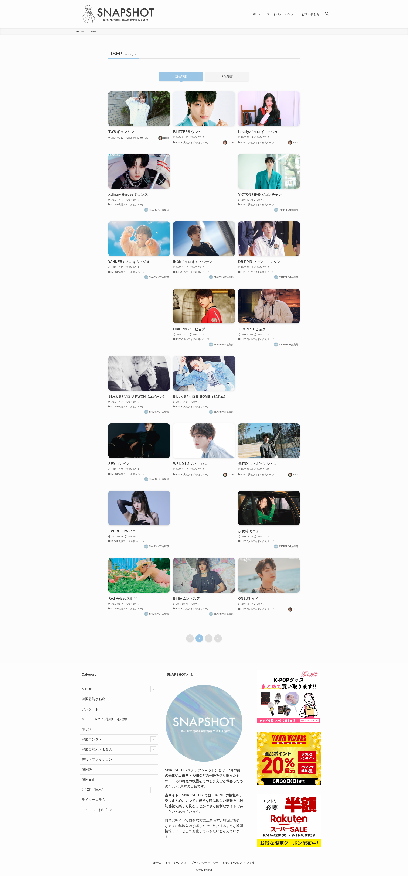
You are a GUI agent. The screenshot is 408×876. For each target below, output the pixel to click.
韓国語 (87, 769)
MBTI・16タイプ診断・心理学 (105, 719)
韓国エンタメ (92, 739)
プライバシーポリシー (205, 862)
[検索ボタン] (327, 14)
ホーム (157, 862)
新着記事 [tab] (181, 76)
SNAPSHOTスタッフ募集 (239, 862)
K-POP (87, 689)
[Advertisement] (204, 182)
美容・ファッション (97, 759)
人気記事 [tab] (227, 76)
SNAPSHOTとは (176, 862)
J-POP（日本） (93, 789)
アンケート (90, 709)
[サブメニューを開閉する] (153, 689)
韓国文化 (88, 779)
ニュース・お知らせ (97, 810)
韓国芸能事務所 (93, 699)
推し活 (87, 729)
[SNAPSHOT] (119, 14)
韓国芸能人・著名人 (97, 749)
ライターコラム (93, 799)
